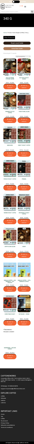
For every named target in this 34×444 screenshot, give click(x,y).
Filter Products (9, 37)
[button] (9, 86)
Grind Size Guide (17, 48)
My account (4, 421)
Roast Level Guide (17, 43)
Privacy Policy (5, 423)
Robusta (3, 398)
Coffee (3, 396)
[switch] (16, 1)
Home (5, 32)
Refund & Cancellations (8, 425)
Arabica (3, 400)
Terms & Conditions (7, 427)
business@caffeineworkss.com (15, 388)
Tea (2, 416)
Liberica (3, 402)
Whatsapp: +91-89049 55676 (9, 386)
